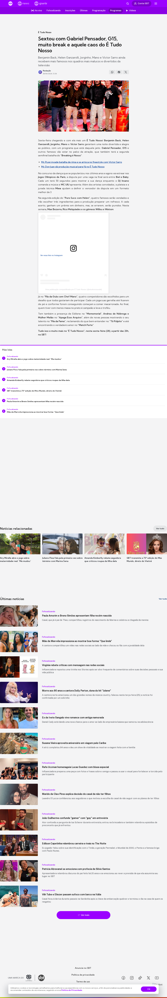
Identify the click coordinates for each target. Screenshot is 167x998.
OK (148, 989)
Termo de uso (83, 981)
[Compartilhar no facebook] (119, 72)
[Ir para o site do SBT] (41, 978)
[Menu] (156, 3)
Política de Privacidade (71, 990)
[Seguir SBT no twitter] (148, 978)
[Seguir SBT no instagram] (132, 978)
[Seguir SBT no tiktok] (140, 978)
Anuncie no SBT (83, 968)
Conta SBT (143, 3)
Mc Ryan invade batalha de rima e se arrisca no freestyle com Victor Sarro (81, 162)
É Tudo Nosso (44, 32)
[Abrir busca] (127, 3)
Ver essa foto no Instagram (51, 255)
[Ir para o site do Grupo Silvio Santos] (21, 978)
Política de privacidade (83, 974)
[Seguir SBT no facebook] (123, 978)
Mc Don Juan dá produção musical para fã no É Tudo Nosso (73, 166)
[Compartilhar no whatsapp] (112, 72)
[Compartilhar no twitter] (126, 72)
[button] (20, 551)
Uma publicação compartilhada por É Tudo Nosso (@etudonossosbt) (73, 289)
